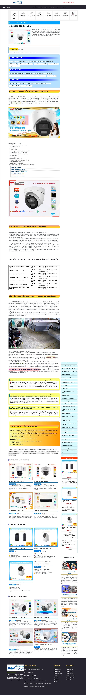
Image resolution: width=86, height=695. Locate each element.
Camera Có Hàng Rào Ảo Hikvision (68, 368)
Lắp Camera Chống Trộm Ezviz (40, 75)
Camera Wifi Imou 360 (66, 420)
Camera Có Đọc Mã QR (66, 385)
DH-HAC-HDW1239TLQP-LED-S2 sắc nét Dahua (43, 644)
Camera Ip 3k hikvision (66, 363)
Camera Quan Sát (12, 22)
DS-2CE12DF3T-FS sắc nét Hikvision (16, 510)
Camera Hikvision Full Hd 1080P (68, 374)
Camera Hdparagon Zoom (67, 379)
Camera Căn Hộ (69, 671)
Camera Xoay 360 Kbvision (67, 445)
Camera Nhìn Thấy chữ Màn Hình (46, 61)
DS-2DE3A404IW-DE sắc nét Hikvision (16, 481)
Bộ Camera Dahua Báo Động (28, 83)
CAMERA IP (59, 7)
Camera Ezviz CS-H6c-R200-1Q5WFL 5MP (17, 581)
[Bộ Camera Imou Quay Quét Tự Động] (42, 561)
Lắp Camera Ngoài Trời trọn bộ (16, 83)
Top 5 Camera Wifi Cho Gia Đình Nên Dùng (18, 61)
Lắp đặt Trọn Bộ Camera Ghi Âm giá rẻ (42, 83)
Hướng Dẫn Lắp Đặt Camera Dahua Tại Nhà (47, 451)
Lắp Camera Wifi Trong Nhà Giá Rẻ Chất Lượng (68, 424)
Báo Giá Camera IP (13, 63)
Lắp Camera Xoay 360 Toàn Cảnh (68, 448)
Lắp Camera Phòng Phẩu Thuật (68, 398)
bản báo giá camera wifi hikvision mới (25, 63)
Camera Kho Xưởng (70, 677)
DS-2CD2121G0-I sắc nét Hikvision (41, 481)
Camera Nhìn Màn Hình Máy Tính (68, 406)
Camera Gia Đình (69, 669)
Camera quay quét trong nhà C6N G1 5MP (42, 548)
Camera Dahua (57, 669)
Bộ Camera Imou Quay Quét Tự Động (41, 564)
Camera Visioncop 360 (66, 439)
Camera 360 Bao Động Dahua (67, 377)
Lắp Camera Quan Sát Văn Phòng (69, 572)
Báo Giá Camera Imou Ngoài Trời (40, 63)
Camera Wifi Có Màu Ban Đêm (68, 427)
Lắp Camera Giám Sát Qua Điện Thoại (69, 595)
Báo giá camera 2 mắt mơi (53, 63)
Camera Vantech (58, 675)
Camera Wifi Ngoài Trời (51, 75)
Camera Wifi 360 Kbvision (47, 73)
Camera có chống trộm (66, 400)
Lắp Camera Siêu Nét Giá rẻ (26, 85)
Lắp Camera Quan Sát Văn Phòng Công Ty (45, 449)
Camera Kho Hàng (70, 679)
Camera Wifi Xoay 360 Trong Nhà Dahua (33, 73)
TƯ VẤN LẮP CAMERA (35, 7)
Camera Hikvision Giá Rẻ (22, 22)
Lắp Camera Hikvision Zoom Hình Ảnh (69, 371)
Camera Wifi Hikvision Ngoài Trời (68, 365)
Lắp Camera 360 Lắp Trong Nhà (68, 442)
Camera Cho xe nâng (66, 388)
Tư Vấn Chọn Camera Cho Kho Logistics (68, 392)
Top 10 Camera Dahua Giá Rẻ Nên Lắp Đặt (69, 644)
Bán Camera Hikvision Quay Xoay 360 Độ (69, 451)
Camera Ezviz (57, 679)
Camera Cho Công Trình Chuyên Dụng (69, 403)
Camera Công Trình (70, 675)
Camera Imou (57, 677)
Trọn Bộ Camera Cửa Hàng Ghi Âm (29, 453)
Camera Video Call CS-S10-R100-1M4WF (17, 548)
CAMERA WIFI (53, 7)
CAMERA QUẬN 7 (6, 7)
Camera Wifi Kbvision (28, 75)
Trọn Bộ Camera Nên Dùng (15, 85)
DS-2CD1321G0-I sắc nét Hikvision (19, 26)
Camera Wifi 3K (65, 432)
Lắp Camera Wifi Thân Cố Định (68, 430)
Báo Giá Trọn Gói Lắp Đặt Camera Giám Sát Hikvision (24, 449)
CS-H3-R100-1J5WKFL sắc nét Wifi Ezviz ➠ (17, 647)
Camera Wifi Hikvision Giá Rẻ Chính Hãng (68, 410)
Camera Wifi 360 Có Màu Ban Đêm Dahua (68, 417)
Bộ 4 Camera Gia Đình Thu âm (44, 453)
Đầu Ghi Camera (57, 681)
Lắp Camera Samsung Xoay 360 (68, 454)
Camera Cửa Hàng (70, 673)
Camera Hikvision (58, 673)
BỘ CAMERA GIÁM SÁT (45, 7)
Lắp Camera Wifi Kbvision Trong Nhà (17, 73)
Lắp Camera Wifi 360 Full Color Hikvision (68, 436)
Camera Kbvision (58, 671)
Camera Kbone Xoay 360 (67, 413)
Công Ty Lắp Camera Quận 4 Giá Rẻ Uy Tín (69, 619)
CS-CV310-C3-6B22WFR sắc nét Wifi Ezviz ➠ (17, 617)
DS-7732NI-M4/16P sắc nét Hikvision (41, 510)
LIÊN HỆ (64, 7)
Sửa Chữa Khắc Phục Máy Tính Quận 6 (29, 451)
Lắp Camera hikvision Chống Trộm (16, 75)
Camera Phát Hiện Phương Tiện (68, 382)
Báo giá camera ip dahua (15, 66)
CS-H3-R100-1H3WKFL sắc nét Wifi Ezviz (42, 617)
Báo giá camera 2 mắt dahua (33, 61)
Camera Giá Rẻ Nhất (66, 395)
